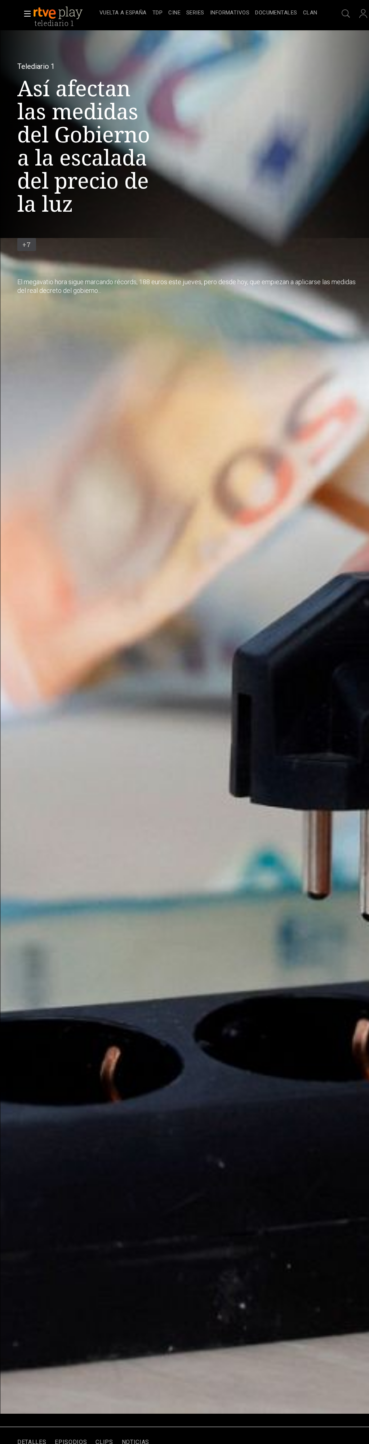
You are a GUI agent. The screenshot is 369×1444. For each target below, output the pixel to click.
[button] (25, 14)
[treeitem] (123, 13)
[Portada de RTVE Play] (58, 13)
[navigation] (208, 13)
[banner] (65, 13)
